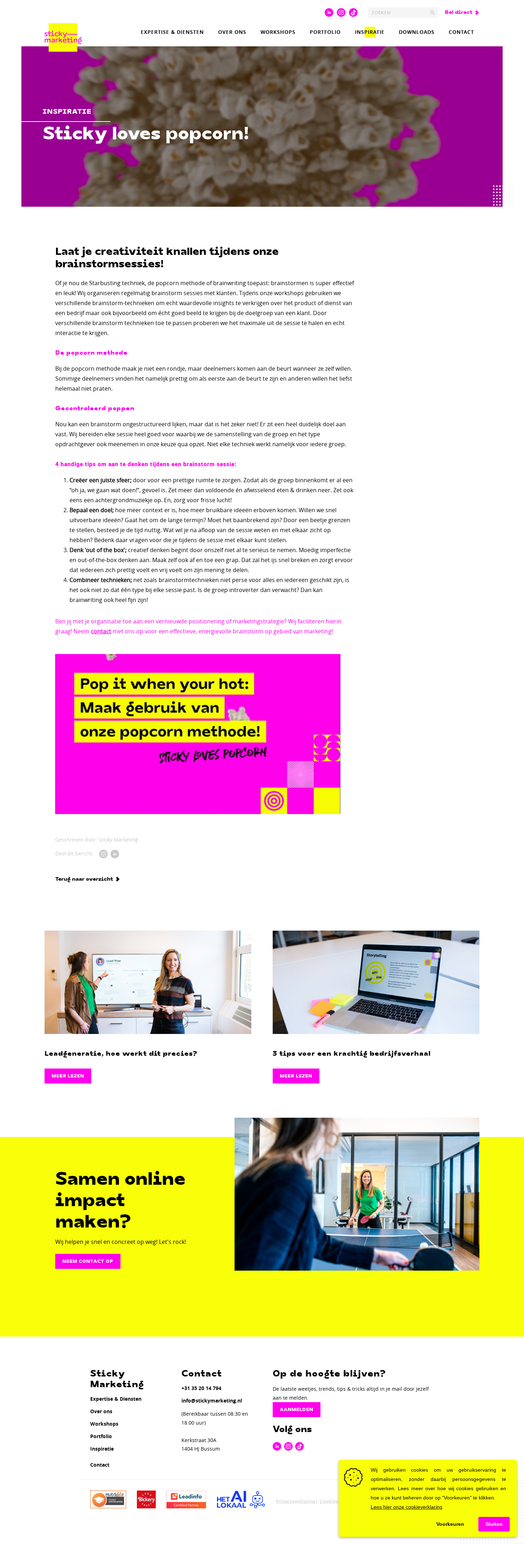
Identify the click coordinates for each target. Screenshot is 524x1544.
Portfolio (325, 32)
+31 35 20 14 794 (201, 1388)
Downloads (417, 32)
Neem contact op (87, 1261)
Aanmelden (296, 1409)
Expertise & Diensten (172, 32)
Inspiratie (370, 32)
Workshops (278, 32)
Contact (461, 32)
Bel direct (458, 12)
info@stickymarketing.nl (211, 1400)
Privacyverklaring (295, 1501)
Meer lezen (68, 1076)
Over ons (232, 32)
